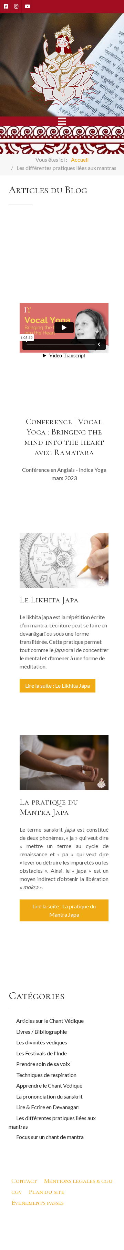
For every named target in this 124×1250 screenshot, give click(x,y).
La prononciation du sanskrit (49, 1096)
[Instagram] (16, 6)
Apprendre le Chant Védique (49, 1085)
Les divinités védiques (41, 1042)
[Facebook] (5, 6)
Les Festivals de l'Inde (41, 1053)
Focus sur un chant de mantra (50, 1136)
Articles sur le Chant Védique (50, 1020)
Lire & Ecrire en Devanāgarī (48, 1107)
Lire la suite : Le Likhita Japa (57, 685)
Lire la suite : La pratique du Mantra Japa (64, 910)
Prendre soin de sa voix (43, 1064)
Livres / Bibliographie (41, 1031)
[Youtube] (26, 6)
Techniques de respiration (46, 1074)
